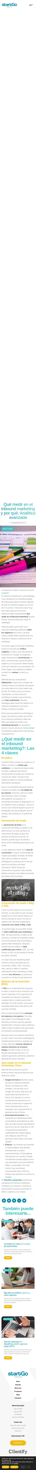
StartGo (18, 1385)
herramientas (28, 728)
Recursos (18, 1388)
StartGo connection (13, 1180)
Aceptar (6, 1467)
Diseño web (18, 1422)
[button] (31, 5)
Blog (18, 1395)
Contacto (18, 1398)
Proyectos (18, 1391)
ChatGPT (5, 593)
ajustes (16, 1463)
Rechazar (14, 1467)
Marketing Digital (18, 1405)
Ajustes (23, 1467)
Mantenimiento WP (18, 1436)
